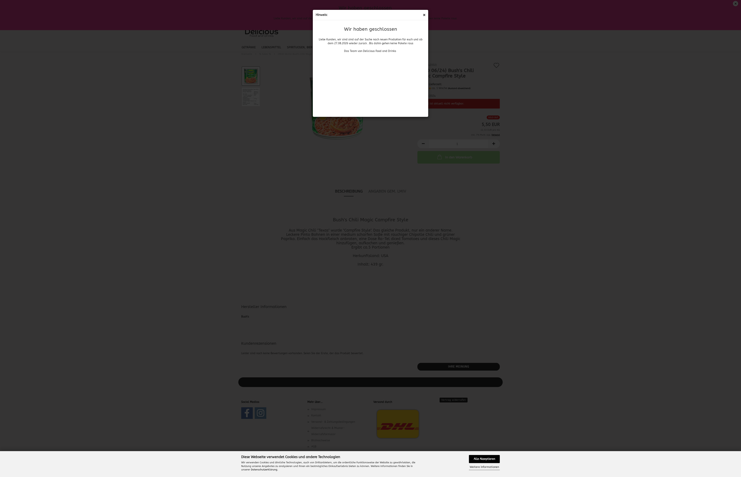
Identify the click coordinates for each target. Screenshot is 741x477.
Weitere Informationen (484, 467)
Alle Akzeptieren (484, 459)
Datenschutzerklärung (264, 469)
